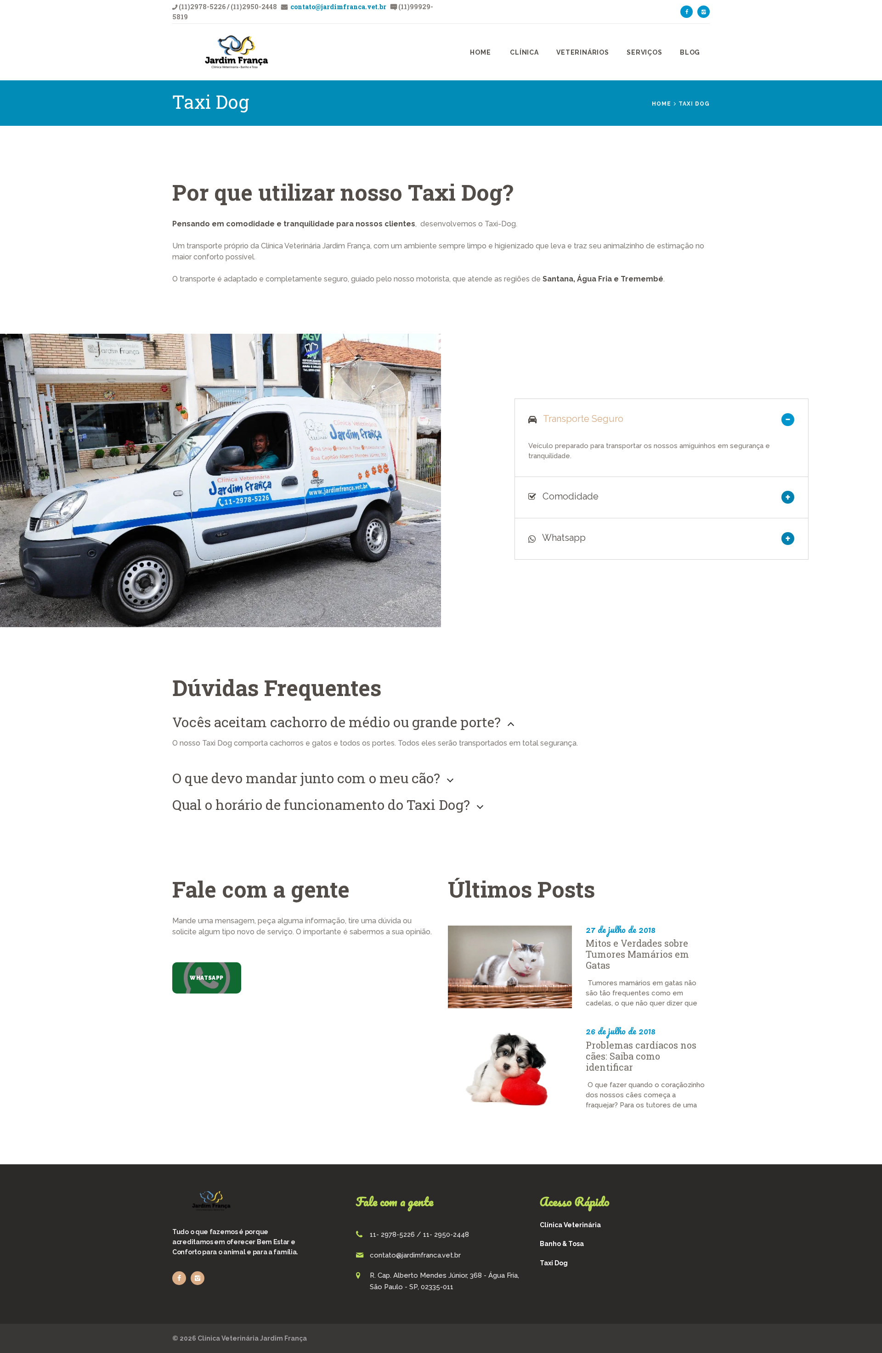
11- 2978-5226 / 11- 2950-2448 (419, 1234)
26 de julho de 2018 (621, 1031)
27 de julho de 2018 (621, 929)
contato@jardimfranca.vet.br (337, 6)
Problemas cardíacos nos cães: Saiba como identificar (641, 1055)
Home (661, 104)
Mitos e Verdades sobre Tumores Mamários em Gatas (637, 954)
